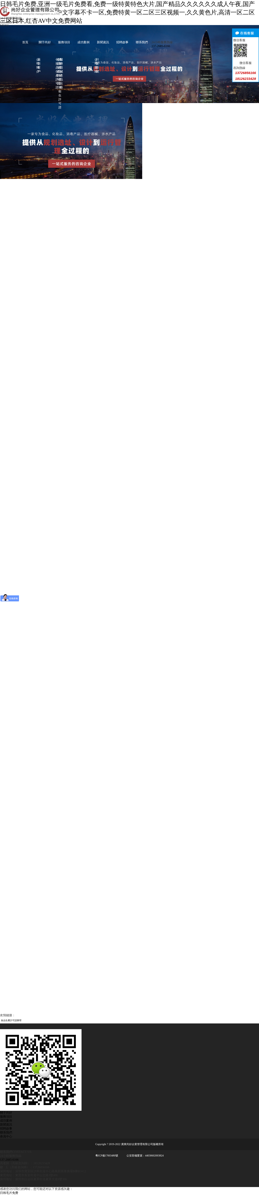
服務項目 (64, 42)
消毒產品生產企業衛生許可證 (59, 83)
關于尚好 (45, 42)
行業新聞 (96, 65)
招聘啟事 (122, 42)
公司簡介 (37, 65)
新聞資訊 (103, 42)
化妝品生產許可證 (56, 73)
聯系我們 (142, 42)
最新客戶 (38, 65)
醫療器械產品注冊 (60, 73)
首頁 (25, 42)
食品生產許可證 (58, 71)
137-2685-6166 (9, 22)
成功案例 (83, 42)
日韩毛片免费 (9, 1192)
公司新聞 (95, 65)
